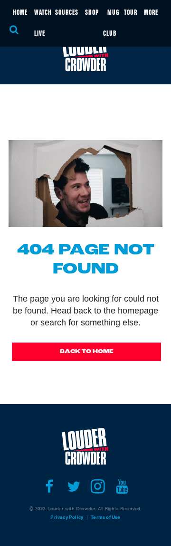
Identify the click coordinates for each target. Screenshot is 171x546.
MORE (151, 11)
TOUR (130, 11)
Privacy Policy (66, 517)
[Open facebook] (49, 486)
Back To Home (87, 351)
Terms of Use (105, 517)
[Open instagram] (97, 486)
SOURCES (66, 11)
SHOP (92, 11)
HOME (20, 11)
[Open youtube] (122, 486)
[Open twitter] (73, 486)
